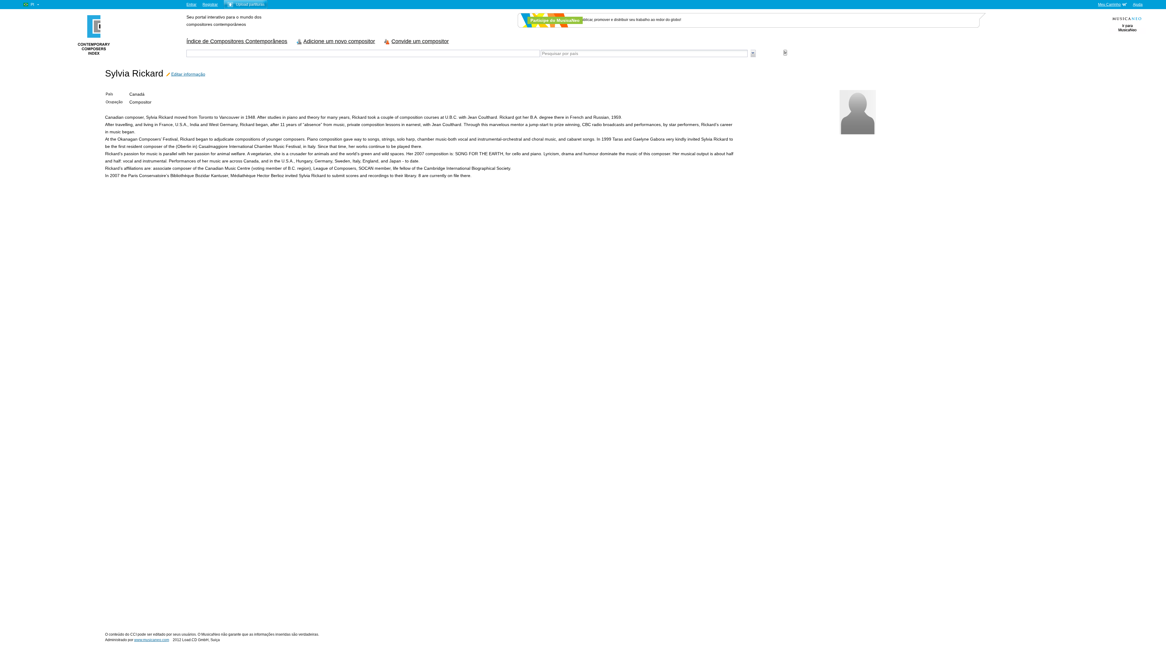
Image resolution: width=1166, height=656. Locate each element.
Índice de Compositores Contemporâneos (236, 41)
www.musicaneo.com (151, 640)
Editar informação (188, 74)
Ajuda (1138, 4)
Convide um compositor (420, 41)
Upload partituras (250, 4)
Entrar (191, 4)
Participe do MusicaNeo (555, 20)
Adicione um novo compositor (339, 41)
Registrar (210, 4)
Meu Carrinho (1109, 4)
